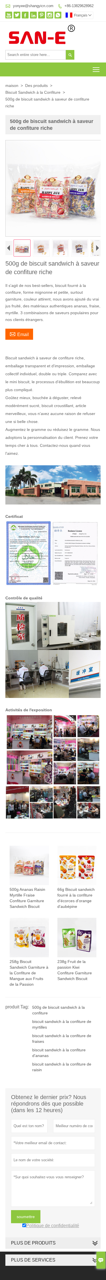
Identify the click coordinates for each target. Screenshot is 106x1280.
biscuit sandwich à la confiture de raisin (61, 1067)
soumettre (26, 1216)
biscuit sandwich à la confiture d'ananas (59, 1053)
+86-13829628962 (79, 6)
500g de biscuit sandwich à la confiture (58, 1010)
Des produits (36, 85)
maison (11, 85)
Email (19, 334)
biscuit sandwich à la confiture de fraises (61, 1038)
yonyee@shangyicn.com (33, 6)
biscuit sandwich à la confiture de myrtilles (61, 1024)
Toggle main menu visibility (96, 69)
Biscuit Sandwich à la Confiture (32, 92)
